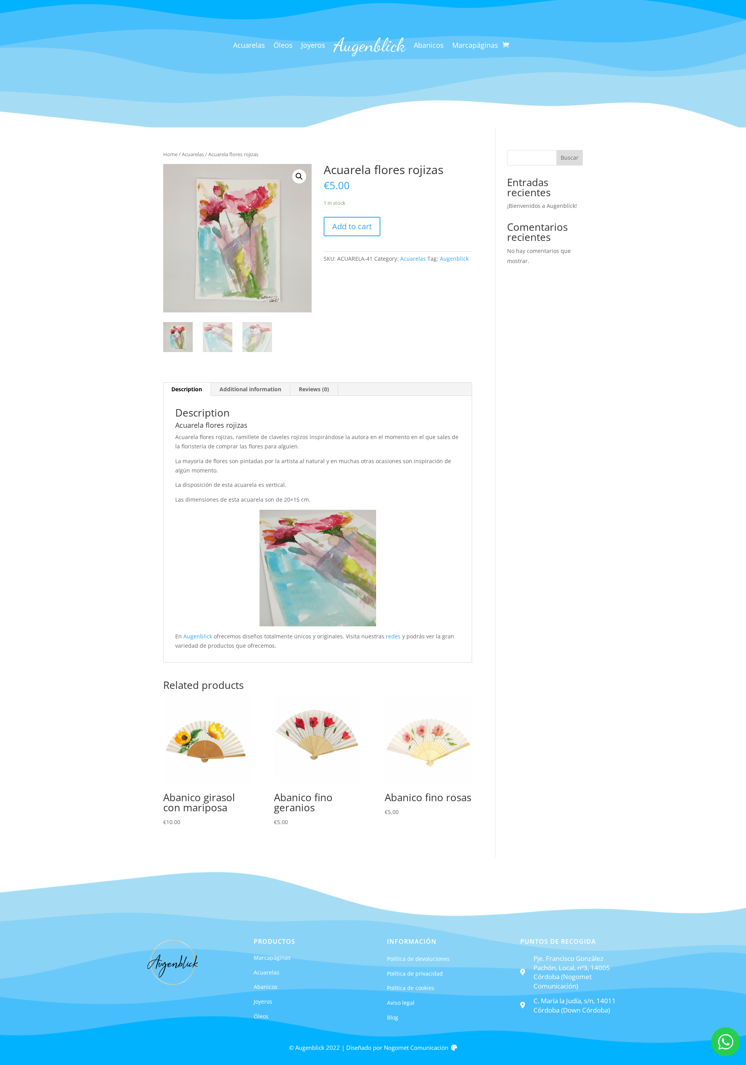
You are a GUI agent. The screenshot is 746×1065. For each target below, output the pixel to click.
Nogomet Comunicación (416, 1048)
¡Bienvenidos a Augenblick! (542, 205)
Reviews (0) (314, 389)
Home (170, 154)
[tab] (187, 389)
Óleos (283, 46)
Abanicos (429, 46)
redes (393, 636)
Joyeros (313, 46)
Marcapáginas (475, 46)
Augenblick (454, 258)
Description (186, 389)
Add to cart (352, 226)
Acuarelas (249, 46)
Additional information (250, 389)
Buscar (570, 157)
